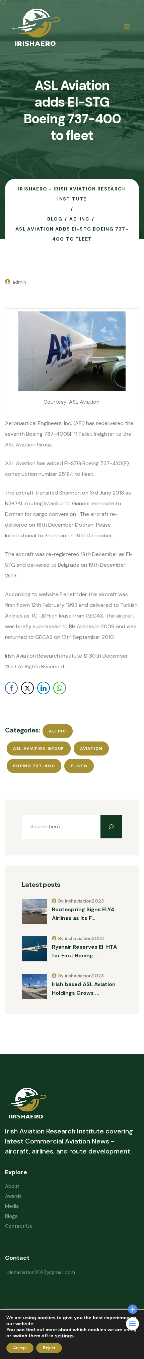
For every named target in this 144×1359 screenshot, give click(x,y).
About (12, 1186)
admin (19, 282)
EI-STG (79, 766)
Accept (20, 1348)
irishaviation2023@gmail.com (41, 1272)
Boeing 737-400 (34, 766)
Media (12, 1206)
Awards (13, 1196)
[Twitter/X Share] (27, 688)
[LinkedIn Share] (43, 688)
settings (64, 1335)
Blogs (11, 1216)
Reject (49, 1348)
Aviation (91, 748)
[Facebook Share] (11, 688)
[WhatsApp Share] (59, 688)
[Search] (111, 826)
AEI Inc (57, 731)
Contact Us (18, 1226)
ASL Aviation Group (38, 748)
